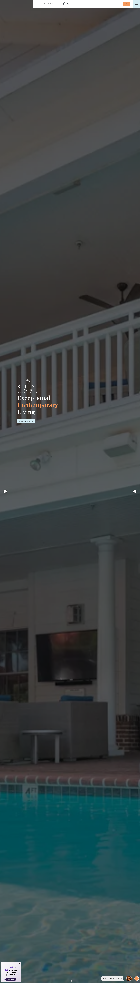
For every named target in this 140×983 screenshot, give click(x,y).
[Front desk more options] (136, 978)
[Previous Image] (5, 491)
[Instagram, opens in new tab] (67, 3)
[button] (126, 4)
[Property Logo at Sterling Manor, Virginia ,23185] (28, 386)
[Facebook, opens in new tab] (63, 3)
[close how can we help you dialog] (121, 978)
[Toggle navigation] (136, 4)
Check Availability (25, 421)
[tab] (71, 981)
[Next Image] (135, 491)
